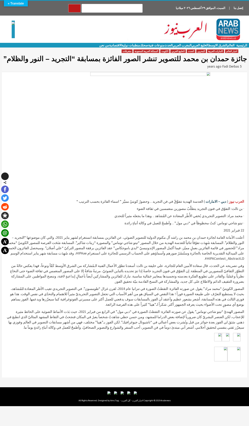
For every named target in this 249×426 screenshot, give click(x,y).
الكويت (164, 51)
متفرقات (127, 51)
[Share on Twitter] (5, 198)
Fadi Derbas (230, 66)
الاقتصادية (115, 45)
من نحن (104, 45)
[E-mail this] (5, 233)
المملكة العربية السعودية (146, 51)
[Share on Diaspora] (5, 215)
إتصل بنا (238, 8)
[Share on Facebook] (5, 189)
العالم (230, 45)
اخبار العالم (231, 51)
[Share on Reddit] (5, 206)
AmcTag (114, 400)
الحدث (168, 45)
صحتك (144, 45)
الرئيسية (241, 45)
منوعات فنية (156, 45)
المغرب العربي (182, 45)
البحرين (201, 51)
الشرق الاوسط (217, 45)
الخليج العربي (199, 45)
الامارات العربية (215, 51)
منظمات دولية (131, 45)
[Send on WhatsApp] (5, 224)
